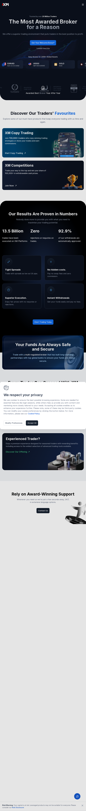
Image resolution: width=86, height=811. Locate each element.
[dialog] (43, 405)
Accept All (32, 423)
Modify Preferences (13, 423)
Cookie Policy (34, 413)
